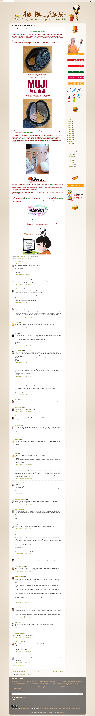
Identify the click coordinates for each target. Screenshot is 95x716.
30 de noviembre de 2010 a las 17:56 (24, 449)
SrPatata (45, 681)
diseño (54, 683)
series (55, 687)
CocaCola (28, 680)
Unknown (17, 439)
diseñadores (49, 683)
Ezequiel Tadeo (19, 633)
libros (79, 683)
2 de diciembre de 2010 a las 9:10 (23, 651)
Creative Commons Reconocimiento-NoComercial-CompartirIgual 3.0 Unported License (59, 708)
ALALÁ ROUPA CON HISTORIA (22, 279)
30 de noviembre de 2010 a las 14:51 (24, 411)
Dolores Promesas (52, 680)
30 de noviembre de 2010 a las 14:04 (24, 376)
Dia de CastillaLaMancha (42, 680)
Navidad (27, 681)
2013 (69, 137)
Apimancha (19, 258)
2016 (69, 131)
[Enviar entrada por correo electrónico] (29, 256)
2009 (69, 169)
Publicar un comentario (18, 665)
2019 (69, 125)
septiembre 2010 (72, 151)
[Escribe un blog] (33, 256)
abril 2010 (70, 160)
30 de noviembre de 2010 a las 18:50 (24, 464)
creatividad (41, 683)
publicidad (25, 687)
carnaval (19, 683)
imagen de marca (75, 683)
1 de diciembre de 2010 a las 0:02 (23, 520)
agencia (72, 681)
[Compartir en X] (34, 256)
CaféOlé (17, 307)
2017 (69, 129)
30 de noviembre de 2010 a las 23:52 (24, 504)
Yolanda (17, 607)
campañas (14, 683)
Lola (20, 681)
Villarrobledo (58, 681)
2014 (69, 135)
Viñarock (64, 681)
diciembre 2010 (72, 145)
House (80, 680)
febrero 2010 (71, 164)
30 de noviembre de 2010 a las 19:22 (24, 478)
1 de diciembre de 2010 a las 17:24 (23, 617)
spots (63, 687)
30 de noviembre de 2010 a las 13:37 (24, 362)
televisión (76, 687)
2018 (69, 127)
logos (82, 683)
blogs (75, 681)
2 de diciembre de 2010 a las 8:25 (23, 637)
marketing (14, 685)
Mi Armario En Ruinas (20, 499)
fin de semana (68, 683)
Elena (16, 333)
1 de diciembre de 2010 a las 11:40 (23, 571)
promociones (19, 687)
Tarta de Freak (18, 350)
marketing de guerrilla (22, 685)
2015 (69, 133)
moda (32, 685)
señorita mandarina (20, 566)
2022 (69, 119)
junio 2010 (70, 156)
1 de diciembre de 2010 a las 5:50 (23, 553)
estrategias (58, 683)
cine (28, 683)
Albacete (14, 680)
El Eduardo (58, 680)
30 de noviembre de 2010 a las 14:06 (24, 394)
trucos (30, 258)
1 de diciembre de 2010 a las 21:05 (23, 629)
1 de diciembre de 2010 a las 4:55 (23, 528)
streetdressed (18, 655)
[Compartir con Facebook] (35, 256)
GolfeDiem (75, 680)
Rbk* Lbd (17, 622)
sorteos (59, 687)
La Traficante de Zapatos (21, 482)
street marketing (70, 687)
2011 (69, 141)
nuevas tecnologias (50, 685)
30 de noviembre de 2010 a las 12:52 (24, 345)
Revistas (41, 681)
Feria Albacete (69, 680)
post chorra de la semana (74, 685)
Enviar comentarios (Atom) (24, 674)
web (20, 688)
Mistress (17, 415)
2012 (69, 139)
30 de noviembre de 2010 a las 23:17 (24, 495)
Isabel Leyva (18, 263)
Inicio (39, 671)
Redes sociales (34, 681)
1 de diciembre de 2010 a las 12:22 (23, 602)
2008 (69, 171)
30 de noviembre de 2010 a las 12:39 (24, 329)
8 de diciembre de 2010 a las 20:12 (23, 662)
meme (29, 685)
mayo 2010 (71, 158)
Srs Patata (49, 681)
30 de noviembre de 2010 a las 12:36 (24, 317)
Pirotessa (17, 322)
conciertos (31, 683)
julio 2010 (70, 154)
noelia (16, 453)
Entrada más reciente (18, 671)
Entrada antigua (58, 671)
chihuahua (24, 683)
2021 (69, 121)
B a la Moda (18, 425)
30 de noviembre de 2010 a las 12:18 (24, 302)
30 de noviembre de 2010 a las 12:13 (24, 274)
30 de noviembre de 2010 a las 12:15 (24, 284)
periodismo (62, 685)
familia (62, 683)
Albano (17, 680)
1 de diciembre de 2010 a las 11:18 (23, 562)
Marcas (23, 681)
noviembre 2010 (72, 147)
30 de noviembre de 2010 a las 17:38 (24, 435)
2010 (69, 143)
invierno (24, 258)
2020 (69, 123)
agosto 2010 (71, 153)
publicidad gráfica (42, 687)
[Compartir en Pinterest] (37, 256)
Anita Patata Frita (19, 576)
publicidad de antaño (33, 687)
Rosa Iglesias (18, 558)
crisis (45, 683)
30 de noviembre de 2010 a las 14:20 (24, 403)
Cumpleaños (34, 680)
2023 (69, 117)
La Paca (17, 681)
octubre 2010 (71, 149)
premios (13, 687)
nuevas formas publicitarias (40, 685)
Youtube (68, 681)
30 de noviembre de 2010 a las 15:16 (24, 421)
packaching (57, 685)
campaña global (80, 681)
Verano (53, 681)
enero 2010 (71, 166)
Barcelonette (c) (19, 407)
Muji (28, 258)
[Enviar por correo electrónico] (31, 256)
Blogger (62, 712)
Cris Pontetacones (19, 509)
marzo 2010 (71, 162)
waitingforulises (19, 288)
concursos (36, 683)
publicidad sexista (50, 687)
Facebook (63, 680)
